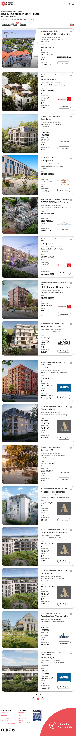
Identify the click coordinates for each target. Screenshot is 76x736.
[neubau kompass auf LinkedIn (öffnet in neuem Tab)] (10, 729)
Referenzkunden (8, 723)
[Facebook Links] (2, 730)
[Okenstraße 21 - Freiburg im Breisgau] (38, 423)
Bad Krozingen (18, 11)
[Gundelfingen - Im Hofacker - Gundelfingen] (38, 546)
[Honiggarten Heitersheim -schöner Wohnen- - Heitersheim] (38, 48)
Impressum (22, 713)
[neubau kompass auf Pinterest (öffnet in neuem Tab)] (13, 730)
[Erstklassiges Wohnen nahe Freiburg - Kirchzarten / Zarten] (38, 629)
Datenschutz (23, 718)
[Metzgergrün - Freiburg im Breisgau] (38, 175)
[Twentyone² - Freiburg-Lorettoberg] (38, 133)
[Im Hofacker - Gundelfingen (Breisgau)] (38, 588)
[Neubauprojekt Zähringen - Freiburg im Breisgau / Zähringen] (38, 505)
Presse (4, 715)
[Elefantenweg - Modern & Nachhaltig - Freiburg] (38, 299)
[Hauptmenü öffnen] (73, 4)
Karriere (5, 718)
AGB (19, 715)
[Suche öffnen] (69, 4)
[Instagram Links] (6, 730)
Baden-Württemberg (7, 11)
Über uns (5, 713)
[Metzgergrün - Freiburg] (38, 257)
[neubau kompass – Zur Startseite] (8, 3)
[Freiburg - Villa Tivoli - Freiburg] (38, 338)
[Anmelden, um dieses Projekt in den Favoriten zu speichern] (71, 32)
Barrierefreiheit (8, 720)
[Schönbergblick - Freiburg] (38, 91)
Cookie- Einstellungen (24, 722)
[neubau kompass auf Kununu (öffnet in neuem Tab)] (37, 715)
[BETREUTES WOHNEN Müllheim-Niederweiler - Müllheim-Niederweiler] (38, 215)
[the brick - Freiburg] (38, 381)
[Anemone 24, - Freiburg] (38, 464)
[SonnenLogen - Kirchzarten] (38, 670)
